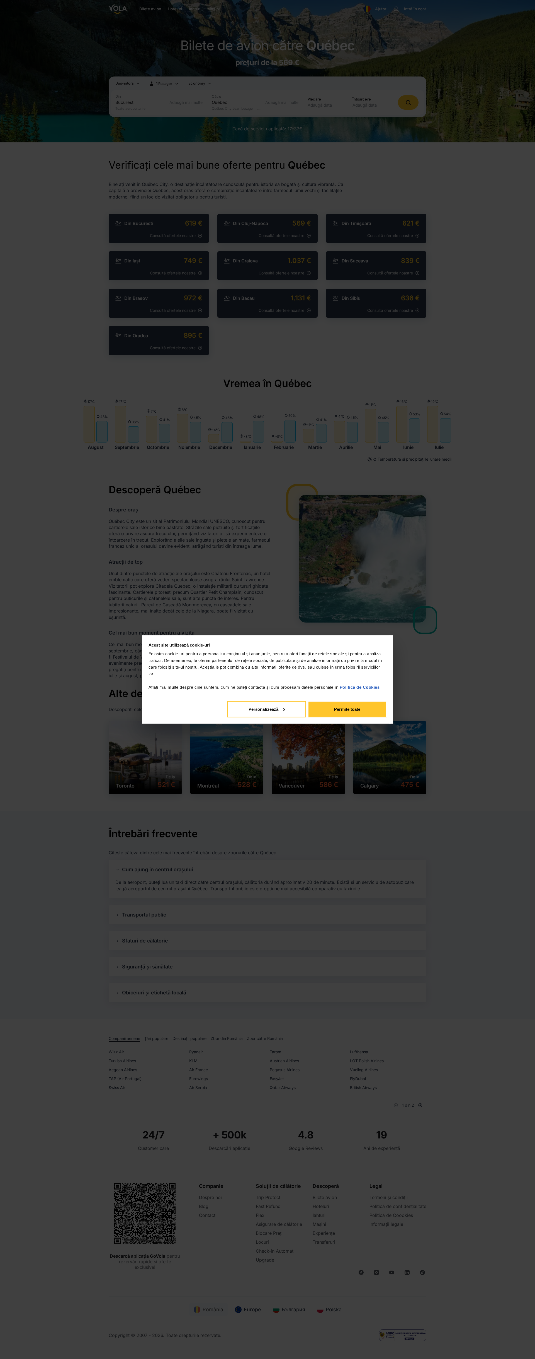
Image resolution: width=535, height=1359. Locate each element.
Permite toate (347, 709)
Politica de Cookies (360, 687)
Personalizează (263, 709)
